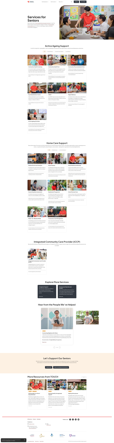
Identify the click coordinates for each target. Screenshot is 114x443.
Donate (76, 3)
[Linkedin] (76, 419)
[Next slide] (60, 347)
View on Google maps (32, 428)
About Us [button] (60, 3)
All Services (30, 419)
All (44, 51)
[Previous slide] (54, 347)
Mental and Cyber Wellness (59, 51)
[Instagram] (70, 419)
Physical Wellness (50, 51)
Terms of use (37, 441)
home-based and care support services (42, 23)
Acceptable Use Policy (31, 441)
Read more (44, 342)
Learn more (41, 296)
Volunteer (83, 3)
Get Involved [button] (53, 3)
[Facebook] (73, 419)
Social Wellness (68, 51)
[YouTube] (78, 419)
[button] (47, 291)
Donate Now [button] (48, 367)
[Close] (24, 439)
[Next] (85, 377)
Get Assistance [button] (45, 3)
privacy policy (8, 440)
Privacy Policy (42, 441)
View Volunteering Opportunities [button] (61, 367)
